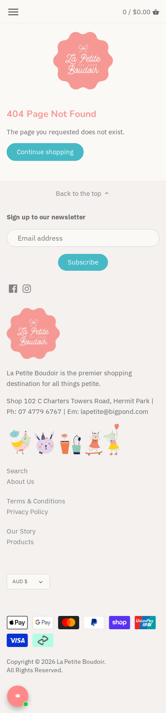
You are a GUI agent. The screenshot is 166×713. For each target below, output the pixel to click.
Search (17, 471)
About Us (20, 481)
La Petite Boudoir (80, 662)
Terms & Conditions (36, 501)
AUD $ (19, 581)
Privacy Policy (27, 511)
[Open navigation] (13, 12)
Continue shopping (45, 152)
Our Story (21, 531)
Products (20, 542)
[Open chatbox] (17, 696)
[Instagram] (27, 288)
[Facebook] (13, 288)
